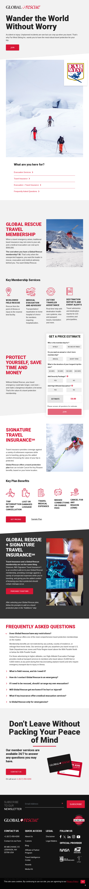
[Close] (85, 885)
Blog (27, 845)
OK (83, 882)
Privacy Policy (72, 882)
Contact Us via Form (12, 841)
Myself (55, 347)
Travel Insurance (21, 179)
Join (12, 47)
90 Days (60, 371)
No (74, 380)
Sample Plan (36, 519)
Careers (28, 841)
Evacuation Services (22, 172)
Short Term (74, 359)
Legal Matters (51, 841)
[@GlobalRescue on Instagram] (74, 837)
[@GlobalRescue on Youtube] (79, 837)
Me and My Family (74, 347)
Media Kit (29, 869)
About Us (29, 836)
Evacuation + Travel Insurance (26, 185)
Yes (55, 380)
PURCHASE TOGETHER (19, 591)
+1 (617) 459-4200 (23, 779)
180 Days (69, 371)
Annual (55, 359)
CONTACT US (16, 772)
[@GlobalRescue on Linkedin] (70, 837)
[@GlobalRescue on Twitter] (65, 837)
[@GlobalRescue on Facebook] (61, 837)
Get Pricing (16, 519)
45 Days (51, 371)
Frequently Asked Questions (25, 191)
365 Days (78, 371)
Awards (28, 865)
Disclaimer (50, 836)
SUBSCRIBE (76, 804)
